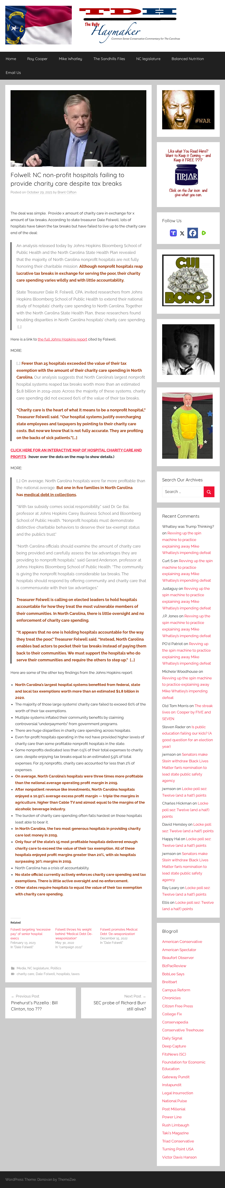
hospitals (63, 974)
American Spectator (179, 950)
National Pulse (174, 1101)
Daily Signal (172, 1038)
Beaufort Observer (178, 957)
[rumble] (203, 232)
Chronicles (171, 998)
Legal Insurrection (177, 1093)
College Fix (172, 1014)
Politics (56, 968)
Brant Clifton (67, 192)
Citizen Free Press (177, 1006)
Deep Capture (174, 1046)
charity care (25, 974)
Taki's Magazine (175, 1133)
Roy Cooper (37, 58)
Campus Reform (176, 990)
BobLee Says (173, 974)
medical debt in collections (50, 494)
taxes (75, 974)
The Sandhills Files (109, 58)
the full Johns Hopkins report (62, 339)
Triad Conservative (178, 1141)
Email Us (13, 72)
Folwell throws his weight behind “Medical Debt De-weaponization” (74, 934)
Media (21, 968)
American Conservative (182, 941)
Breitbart (169, 982)
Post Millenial (173, 1109)
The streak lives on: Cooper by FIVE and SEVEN (187, 712)
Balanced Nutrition (188, 58)
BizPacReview (174, 966)
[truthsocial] (173, 232)
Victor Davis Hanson (179, 1157)
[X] (182, 232)
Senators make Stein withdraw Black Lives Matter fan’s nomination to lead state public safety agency (185, 767)
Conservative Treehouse (183, 1030)
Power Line (172, 1117)
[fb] (192, 233)
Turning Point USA (178, 1149)
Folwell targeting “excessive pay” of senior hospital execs (31, 934)
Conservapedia (175, 1022)
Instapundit (171, 1085)
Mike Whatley (70, 58)
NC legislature (148, 58)
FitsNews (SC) (174, 1054)
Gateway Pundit (176, 1077)
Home (11, 58)
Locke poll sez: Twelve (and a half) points (185, 810)
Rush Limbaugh (175, 1125)
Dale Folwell (45, 974)
